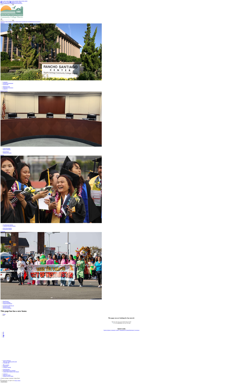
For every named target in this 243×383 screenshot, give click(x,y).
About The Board (6, 148)
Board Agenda (3, 3)
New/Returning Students (8, 224)
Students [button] (2, 155)
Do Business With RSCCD (8, 305)
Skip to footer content (23, 1)
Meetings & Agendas (7, 152)
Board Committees (7, 149)
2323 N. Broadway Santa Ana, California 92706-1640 (10, 361)
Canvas (18, 3)
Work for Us (5, 366)
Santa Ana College (6, 2)
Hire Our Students (6, 302)
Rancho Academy (6, 306)
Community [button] (3, 231)
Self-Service (14, 3)
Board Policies (6, 151)
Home (4, 314)
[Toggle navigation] (1, 19)
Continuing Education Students (9, 226)
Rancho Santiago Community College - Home (113, 330)
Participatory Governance (8, 87)
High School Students (7, 228)
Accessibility (6, 365)
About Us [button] (2, 22)
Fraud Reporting (6, 369)
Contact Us (5, 88)
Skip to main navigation (13, 1)
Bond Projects (6, 301)
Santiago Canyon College (16, 2)
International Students (7, 229)
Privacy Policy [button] (17, 380)
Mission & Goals (6, 86)
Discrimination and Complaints (9, 370)
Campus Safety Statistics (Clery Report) (11, 371)
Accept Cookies (4, 381)
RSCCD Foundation (7, 308)
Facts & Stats (5, 84)
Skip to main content (5, 1)
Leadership (5, 82)
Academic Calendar (7, 367)
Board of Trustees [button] (4, 91)
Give (21, 3)
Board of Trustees (125, 330)
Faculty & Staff (9, 3)
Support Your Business (7, 303)
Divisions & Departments (8, 83)
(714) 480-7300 (6, 362)
